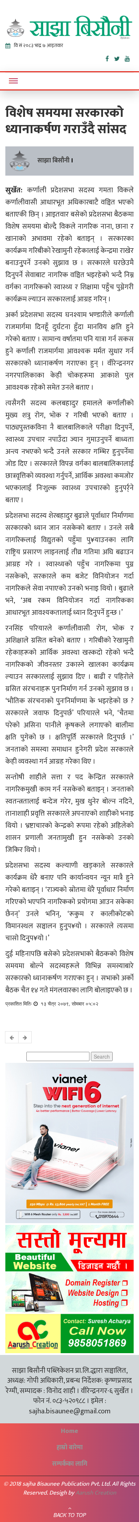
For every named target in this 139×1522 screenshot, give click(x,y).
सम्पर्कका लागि (69, 1464)
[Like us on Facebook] (109, 57)
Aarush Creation (96, 1493)
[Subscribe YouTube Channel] (129, 57)
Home (69, 1431)
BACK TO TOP (69, 1514)
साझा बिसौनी (53, 160)
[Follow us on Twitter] (119, 57)
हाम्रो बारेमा (70, 1447)
